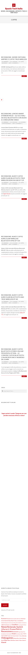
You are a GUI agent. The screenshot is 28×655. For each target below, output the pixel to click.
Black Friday (14, 620)
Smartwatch (9, 633)
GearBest (15, 624)
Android (6, 620)
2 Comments (15, 63)
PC (9, 629)
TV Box (20, 635)
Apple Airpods (6, 193)
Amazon (9, 618)
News (4, 626)
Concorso (10, 622)
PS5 (20, 629)
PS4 (17, 629)
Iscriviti (5, 605)
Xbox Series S (16, 640)
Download (6, 624)
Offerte (4, 629)
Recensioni (4, 63)
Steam (14, 634)
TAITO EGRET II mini (5, 635)
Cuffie (22, 61)
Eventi (10, 624)
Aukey (9, 620)
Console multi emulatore (17, 622)
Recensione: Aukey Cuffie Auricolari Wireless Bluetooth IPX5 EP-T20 (12, 238)
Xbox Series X (23, 640)
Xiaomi (3, 642)
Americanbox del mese (16, 618)
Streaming (18, 633)
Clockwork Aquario (4, 622)
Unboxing (24, 635)
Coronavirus (24, 622)
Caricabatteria (20, 620)
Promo (12, 629)
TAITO (24, 633)
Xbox (5, 640)
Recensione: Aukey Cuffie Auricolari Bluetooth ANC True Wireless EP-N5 (12, 297)
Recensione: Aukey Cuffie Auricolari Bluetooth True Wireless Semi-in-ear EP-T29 (13, 178)
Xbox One (10, 640)
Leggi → (24, 76)
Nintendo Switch (15, 627)
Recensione (6, 631)
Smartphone (3, 633)
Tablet (21, 633)
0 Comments (18, 123)
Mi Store (24, 624)
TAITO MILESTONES (14, 635)
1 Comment (15, 184)
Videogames (7, 637)
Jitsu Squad (20, 624)
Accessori (23, 122)
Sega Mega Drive (22, 631)
